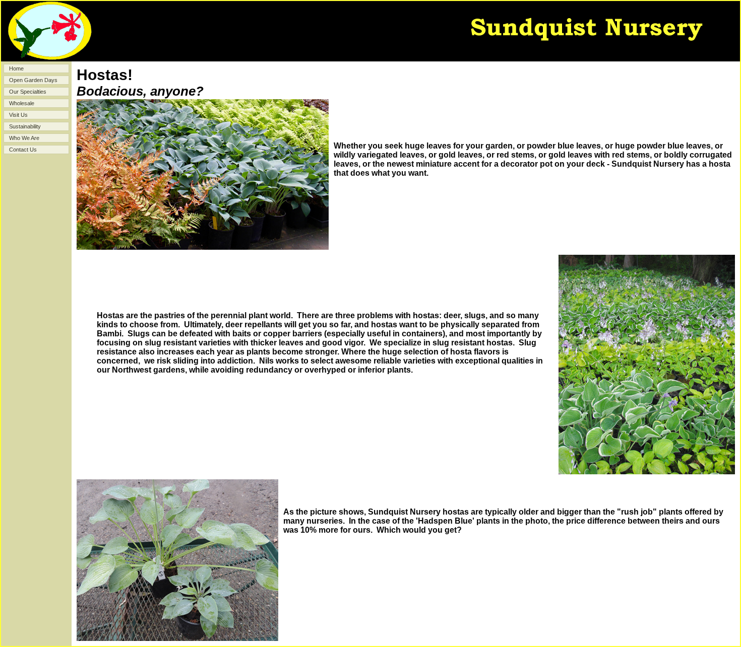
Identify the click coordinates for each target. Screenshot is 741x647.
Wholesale (21, 103)
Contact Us (23, 150)
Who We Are (24, 138)
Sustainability (25, 126)
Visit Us (18, 115)
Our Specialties (27, 92)
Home (16, 68)
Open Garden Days (33, 80)
